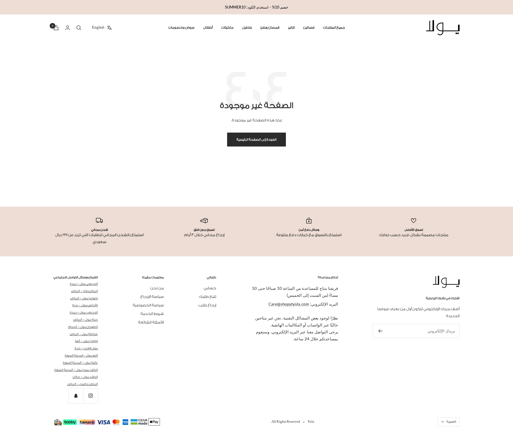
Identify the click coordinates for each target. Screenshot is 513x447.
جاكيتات (227, 27)
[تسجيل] (380, 331)
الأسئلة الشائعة (151, 322)
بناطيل (247, 27)
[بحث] (78, 27)
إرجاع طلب (207, 305)
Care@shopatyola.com (289, 304)
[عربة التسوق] (56, 27)
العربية (451, 421)
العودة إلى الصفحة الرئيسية (256, 139)
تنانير (291, 27)
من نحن (157, 288)
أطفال (208, 27)
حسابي (210, 288)
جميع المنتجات (334, 27)
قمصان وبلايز (269, 27)
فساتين (308, 27)
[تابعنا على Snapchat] (75, 395)
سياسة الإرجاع (152, 297)
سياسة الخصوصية (148, 305)
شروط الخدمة (152, 314)
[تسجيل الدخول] (67, 27)
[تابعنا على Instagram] (90, 395)
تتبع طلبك (207, 297)
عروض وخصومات (181, 27)
